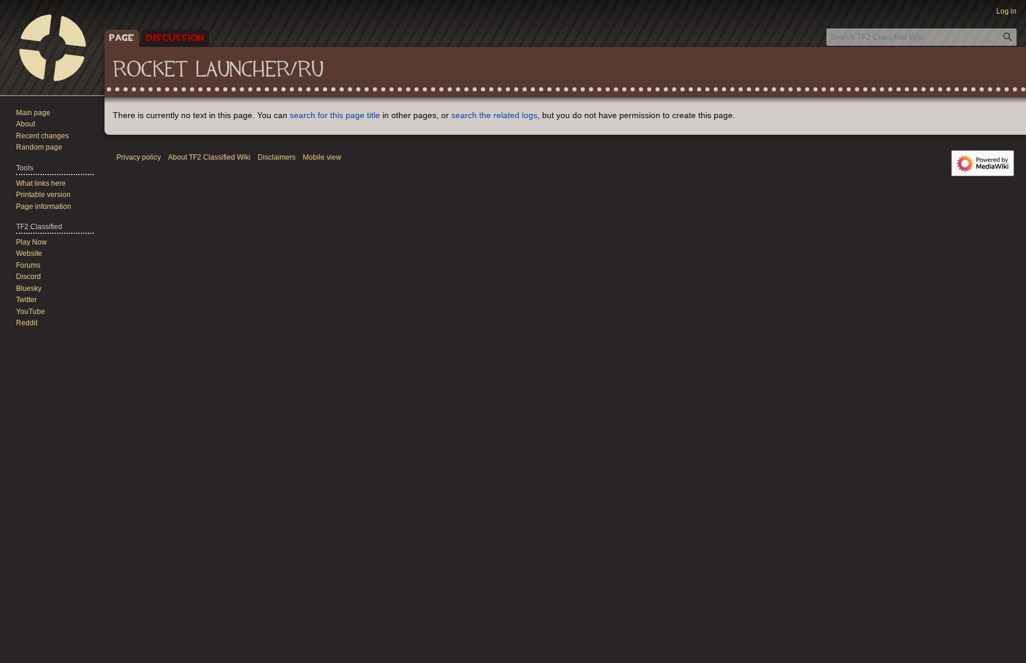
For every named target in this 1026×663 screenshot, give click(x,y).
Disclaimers (277, 157)
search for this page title (335, 115)
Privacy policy (138, 157)
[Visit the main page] (52, 47)
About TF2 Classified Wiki (209, 157)
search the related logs (494, 115)
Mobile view (322, 157)
